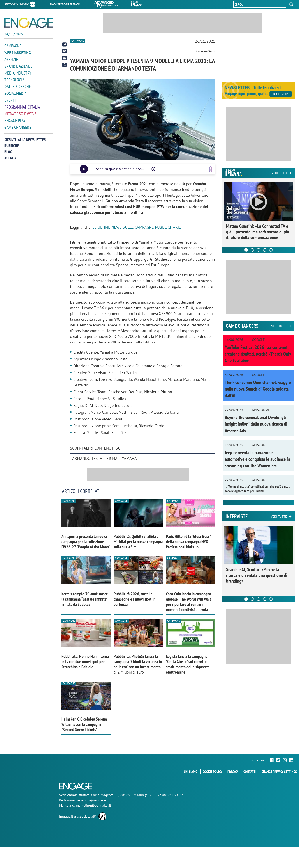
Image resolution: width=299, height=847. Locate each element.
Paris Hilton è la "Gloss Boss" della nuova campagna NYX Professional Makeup (188, 542)
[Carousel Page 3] (258, 250)
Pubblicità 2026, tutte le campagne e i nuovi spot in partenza (134, 599)
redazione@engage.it (92, 800)
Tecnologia (14, 80)
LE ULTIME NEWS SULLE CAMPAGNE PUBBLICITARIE (136, 227)
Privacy (232, 771)
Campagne (12, 46)
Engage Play (14, 120)
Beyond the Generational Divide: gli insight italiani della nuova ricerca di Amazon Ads (256, 424)
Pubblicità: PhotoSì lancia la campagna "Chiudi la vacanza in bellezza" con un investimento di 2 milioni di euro (138, 664)
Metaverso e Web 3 (20, 114)
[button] (291, 4)
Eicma (112, 458)
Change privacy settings (279, 771)
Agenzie (11, 59)
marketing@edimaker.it (93, 805)
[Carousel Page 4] (264, 250)
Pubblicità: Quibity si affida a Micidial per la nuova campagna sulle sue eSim (138, 542)
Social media (15, 93)
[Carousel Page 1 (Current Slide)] (246, 250)
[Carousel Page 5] (271, 250)
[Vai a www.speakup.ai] (210, 169)
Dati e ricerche (17, 86)
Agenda (10, 157)
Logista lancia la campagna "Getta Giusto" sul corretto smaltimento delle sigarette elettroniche (188, 664)
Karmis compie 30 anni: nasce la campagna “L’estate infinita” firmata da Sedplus (84, 599)
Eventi (10, 100)
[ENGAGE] (28, 23)
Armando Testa (87, 458)
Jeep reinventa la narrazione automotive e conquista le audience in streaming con (257, 459)
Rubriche (11, 145)
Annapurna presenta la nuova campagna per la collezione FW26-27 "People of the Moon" (85, 542)
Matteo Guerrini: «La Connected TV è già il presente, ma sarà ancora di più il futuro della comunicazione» (257, 231)
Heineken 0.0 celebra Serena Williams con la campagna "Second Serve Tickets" (84, 724)
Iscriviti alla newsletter (25, 139)
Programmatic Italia (22, 107)
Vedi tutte (279, 516)
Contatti (249, 771)
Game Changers (17, 127)
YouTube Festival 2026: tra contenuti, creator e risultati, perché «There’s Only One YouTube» (258, 353)
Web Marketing (17, 52)
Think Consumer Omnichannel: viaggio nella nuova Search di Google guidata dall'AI (258, 389)
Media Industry (17, 73)
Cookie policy (212, 771)
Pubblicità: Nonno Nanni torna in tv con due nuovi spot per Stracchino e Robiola (85, 661)
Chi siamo (190, 771)
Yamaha (129, 458)
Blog (8, 151)
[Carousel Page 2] (252, 250)
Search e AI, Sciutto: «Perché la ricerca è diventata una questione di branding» (256, 575)
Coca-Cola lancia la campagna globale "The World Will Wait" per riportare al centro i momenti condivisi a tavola (189, 601)
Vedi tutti (279, 173)
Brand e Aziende (18, 66)
